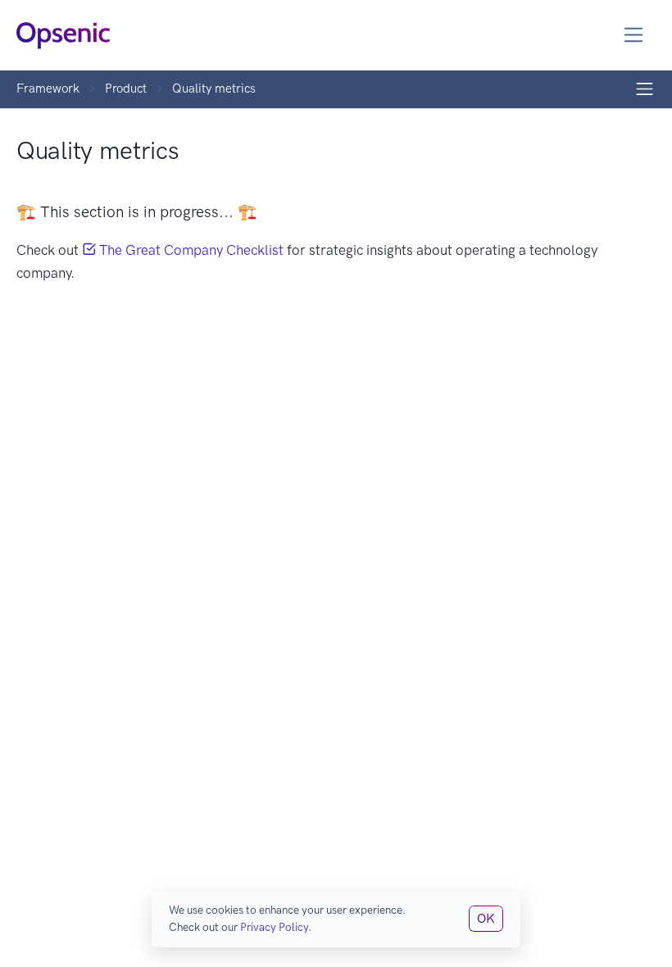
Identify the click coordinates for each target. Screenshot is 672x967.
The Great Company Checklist (190, 250)
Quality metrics (214, 88)
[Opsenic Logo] (63, 34)
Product (126, 88)
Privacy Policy (274, 926)
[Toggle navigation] (633, 35)
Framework (47, 88)
